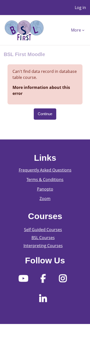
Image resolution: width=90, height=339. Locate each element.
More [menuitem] (76, 30)
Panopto (45, 189)
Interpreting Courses (43, 245)
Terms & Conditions (45, 179)
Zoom (45, 198)
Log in (80, 7)
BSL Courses (43, 237)
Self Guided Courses (43, 229)
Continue (45, 114)
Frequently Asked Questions (45, 170)
